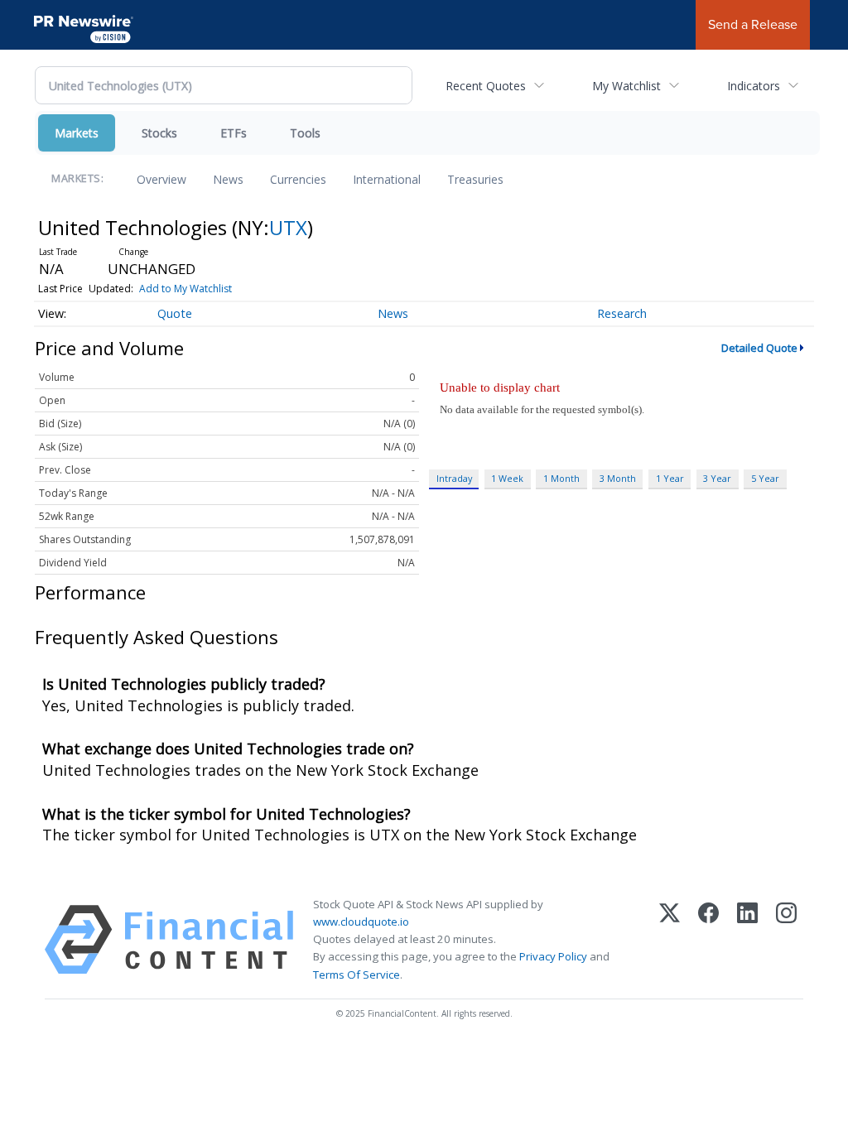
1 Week (507, 478)
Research (622, 313)
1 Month (561, 478)
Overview (161, 179)
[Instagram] (786, 940)
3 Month (618, 478)
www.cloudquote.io (361, 921)
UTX (288, 227)
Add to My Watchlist (185, 289)
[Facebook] (708, 940)
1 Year (670, 478)
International (387, 179)
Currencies (298, 179)
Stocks (159, 133)
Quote (174, 313)
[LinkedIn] (747, 940)
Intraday (454, 478)
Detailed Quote (759, 347)
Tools (305, 133)
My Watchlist (626, 86)
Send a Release (752, 24)
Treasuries (475, 179)
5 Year (765, 478)
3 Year (717, 478)
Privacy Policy (553, 956)
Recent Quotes (486, 86)
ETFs (233, 133)
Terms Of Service (356, 974)
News (228, 179)
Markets (77, 133)
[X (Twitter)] (670, 940)
